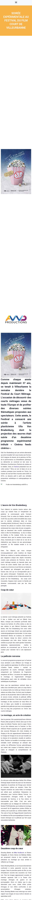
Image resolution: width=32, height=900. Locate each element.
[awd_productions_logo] (16, 330)
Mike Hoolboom (19, 852)
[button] (16, 2)
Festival (16, 467)
